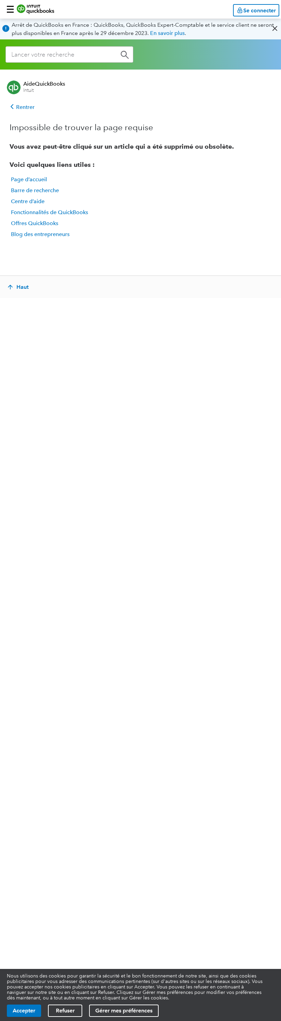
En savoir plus (167, 33)
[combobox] (69, 54)
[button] (10, 9)
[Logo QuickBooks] (35, 9)
